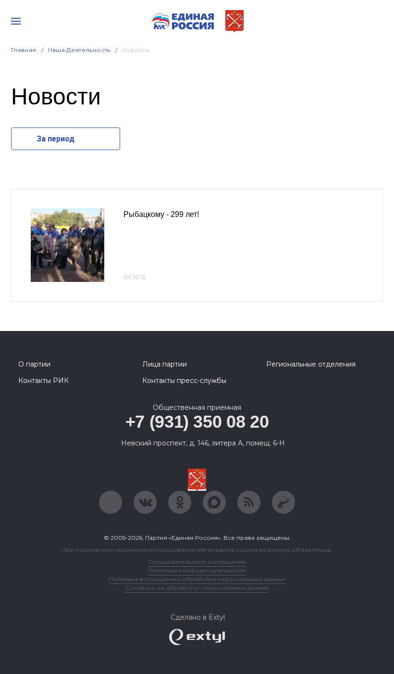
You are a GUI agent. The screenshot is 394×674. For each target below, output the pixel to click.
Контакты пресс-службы (184, 380)
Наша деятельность (79, 49)
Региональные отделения (311, 364)
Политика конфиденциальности (197, 570)
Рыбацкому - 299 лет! (161, 214)
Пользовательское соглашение (197, 561)
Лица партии (164, 364)
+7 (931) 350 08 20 (197, 422)
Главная (24, 49)
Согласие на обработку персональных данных (197, 587)
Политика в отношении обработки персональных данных (197, 579)
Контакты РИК (43, 380)
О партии (34, 364)
